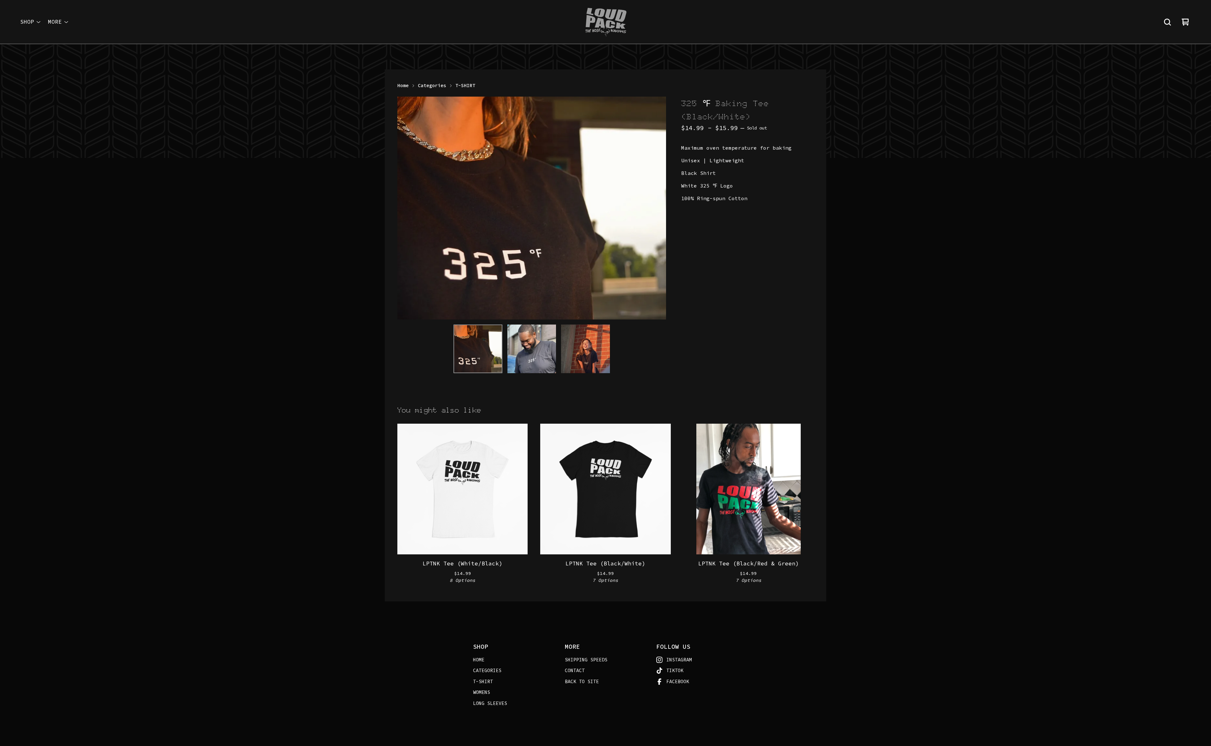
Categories (432, 85)
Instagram (679, 660)
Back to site (582, 681)
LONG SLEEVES (490, 703)
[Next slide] (657, 208)
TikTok (674, 670)
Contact (575, 670)
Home (403, 85)
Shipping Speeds (586, 660)
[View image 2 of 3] (531, 349)
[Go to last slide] (406, 208)
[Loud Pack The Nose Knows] (605, 22)
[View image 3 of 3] (585, 349)
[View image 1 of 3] (477, 349)
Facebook (677, 681)
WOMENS (481, 692)
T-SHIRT (465, 85)
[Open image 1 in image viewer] (531, 208)
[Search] (1167, 22)
